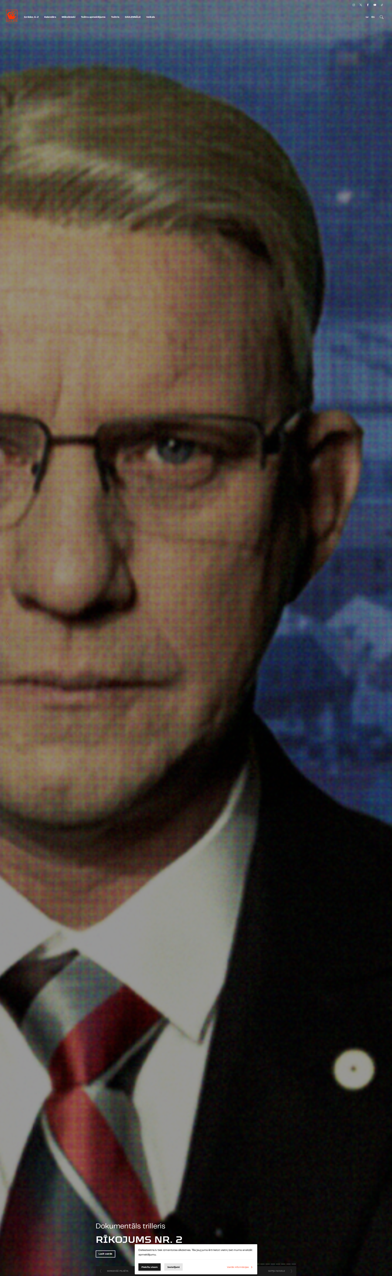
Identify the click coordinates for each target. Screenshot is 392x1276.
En (373, 17)
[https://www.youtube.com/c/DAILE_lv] (375, 5)
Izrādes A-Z (31, 17)
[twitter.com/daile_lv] (361, 5)
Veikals (150, 17)
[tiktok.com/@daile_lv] (382, 5)
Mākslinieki (68, 17)
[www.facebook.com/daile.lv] (368, 5)
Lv (367, 17)
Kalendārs (50, 17)
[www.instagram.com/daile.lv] (353, 5)
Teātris (115, 17)
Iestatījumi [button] (173, 1267)
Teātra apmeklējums (93, 17)
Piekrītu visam (149, 1267)
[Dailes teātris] (11, 17)
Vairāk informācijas (238, 1267)
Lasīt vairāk (105, 1254)
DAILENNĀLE (133, 17)
